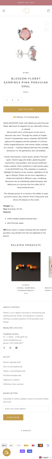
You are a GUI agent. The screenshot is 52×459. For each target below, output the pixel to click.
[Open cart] (48, 10)
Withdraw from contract (13, 384)
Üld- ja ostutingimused (12, 366)
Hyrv (26, 73)
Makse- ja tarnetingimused (14, 371)
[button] (45, 457)
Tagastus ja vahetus (11, 380)
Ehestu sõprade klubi (12, 362)
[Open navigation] (3, 11)
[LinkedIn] (16, 347)
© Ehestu (26, 431)
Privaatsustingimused (12, 375)
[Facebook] (4, 347)
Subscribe (13, 417)
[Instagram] (10, 347)
